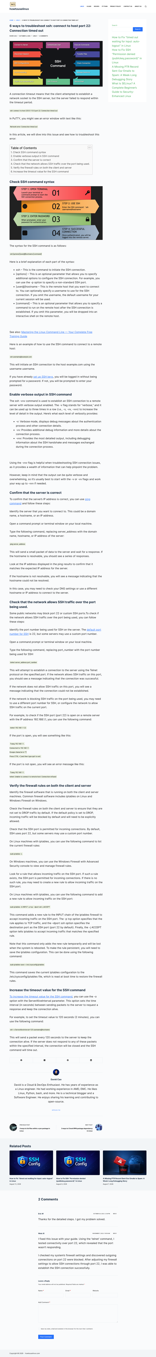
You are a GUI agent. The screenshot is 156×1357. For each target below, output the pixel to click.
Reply (115, 1213)
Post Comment (46, 1337)
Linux (82, 6)
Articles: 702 (56, 1110)
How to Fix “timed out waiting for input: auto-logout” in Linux (126, 41)
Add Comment (44, 1302)
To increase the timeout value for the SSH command (41, 996)
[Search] (145, 6)
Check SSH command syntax (29, 152)
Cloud (89, 6)
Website (96, 1291)
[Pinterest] (67, 1060)
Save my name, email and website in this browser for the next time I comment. (67, 1329)
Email (68, 1291)
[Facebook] (21, 1060)
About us (138, 6)
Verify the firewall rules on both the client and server (42, 167)
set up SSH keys (43, 376)
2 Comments (43, 36)
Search (114, 25)
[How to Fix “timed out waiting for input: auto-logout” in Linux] (31, 1163)
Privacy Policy (115, 6)
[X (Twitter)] (44, 1060)
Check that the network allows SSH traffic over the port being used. (51, 163)
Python (105, 6)
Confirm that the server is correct (32, 159)
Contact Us (128, 6)
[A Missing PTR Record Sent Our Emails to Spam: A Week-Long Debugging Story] (124, 1163)
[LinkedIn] (91, 1060)
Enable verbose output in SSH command (36, 156)
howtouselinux (19, 9)
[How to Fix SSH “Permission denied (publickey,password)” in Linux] (78, 1163)
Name (41, 1291)
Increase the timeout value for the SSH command (41, 171)
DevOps (96, 6)
